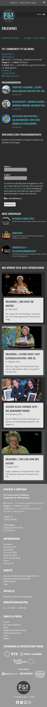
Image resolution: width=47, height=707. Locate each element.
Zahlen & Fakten (10, 555)
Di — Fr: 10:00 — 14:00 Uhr (14, 608)
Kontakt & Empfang (15, 489)
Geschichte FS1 (9, 547)
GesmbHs (7, 544)
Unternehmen (11, 539)
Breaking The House (10, 38)
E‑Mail (7, 175)
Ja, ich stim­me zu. (14, 198)
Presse (6, 622)
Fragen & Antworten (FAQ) (14, 630)
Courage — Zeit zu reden (34, 38)
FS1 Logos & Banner (12, 625)
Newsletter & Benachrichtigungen (17, 596)
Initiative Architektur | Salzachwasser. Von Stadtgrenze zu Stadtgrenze (26, 119)
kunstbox (17, 233)
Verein (6, 560)
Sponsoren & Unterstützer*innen (23, 646)
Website (7, 570)
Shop (5, 627)
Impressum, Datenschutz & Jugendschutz (21, 576)
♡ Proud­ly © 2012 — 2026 (23, 697)
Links (5, 635)
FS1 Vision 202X (10, 552)
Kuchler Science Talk (23, 218)
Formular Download (12, 633)
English (33, 3)
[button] (39, 14)
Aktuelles (9, 591)
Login (5, 584)
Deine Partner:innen (12, 558)
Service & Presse (12, 616)
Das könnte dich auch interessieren (23, 268)
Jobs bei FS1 (8, 563)
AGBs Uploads (9, 581)
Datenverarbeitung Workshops (16, 578)
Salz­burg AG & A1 (12, 76)
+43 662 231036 (24, 3)
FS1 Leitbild (8, 550)
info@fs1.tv (14, 3)
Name (7, 166)
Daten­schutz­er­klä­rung (13, 188)
